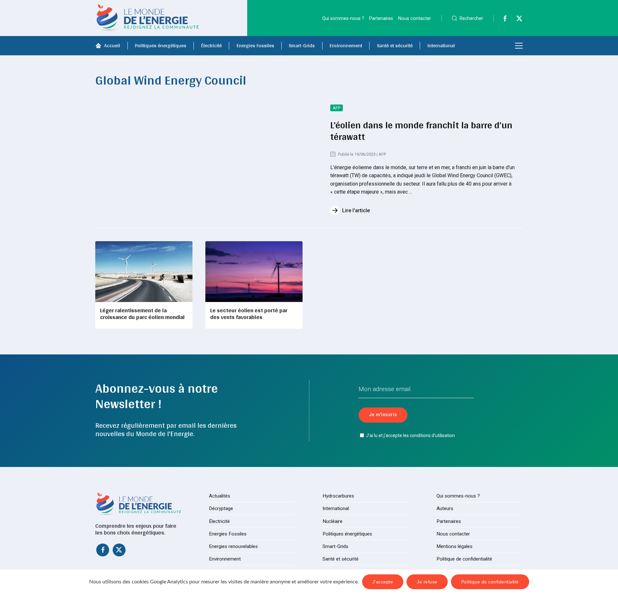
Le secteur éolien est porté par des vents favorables (248, 314)
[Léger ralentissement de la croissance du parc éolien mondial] (143, 271)
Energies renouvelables (233, 546)
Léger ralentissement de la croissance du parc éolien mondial (142, 314)
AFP (336, 107)
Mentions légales (454, 546)
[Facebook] (501, 20)
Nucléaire (332, 521)
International (441, 45)
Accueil (112, 45)
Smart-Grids (302, 45)
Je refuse (427, 581)
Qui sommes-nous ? (343, 18)
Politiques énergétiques (160, 45)
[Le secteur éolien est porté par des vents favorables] (254, 271)
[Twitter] (516, 20)
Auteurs (444, 508)
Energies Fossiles (255, 45)
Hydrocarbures (338, 496)
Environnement (346, 45)
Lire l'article (356, 210)
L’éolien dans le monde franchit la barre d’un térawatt (421, 130)
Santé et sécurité (395, 45)
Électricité (211, 45)
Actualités (219, 496)
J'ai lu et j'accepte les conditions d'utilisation (410, 435)
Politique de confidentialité (464, 559)
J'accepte (382, 581)
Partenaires (381, 18)
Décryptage (221, 508)
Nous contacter (414, 18)
